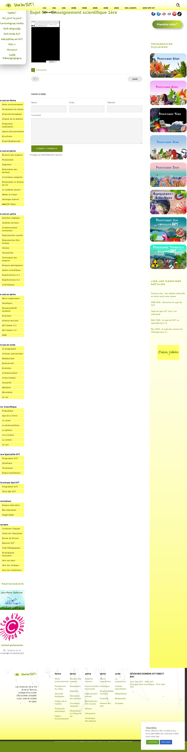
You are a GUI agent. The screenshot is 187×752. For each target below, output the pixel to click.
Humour (12, 50)
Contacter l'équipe (11, 529)
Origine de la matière (12, 119)
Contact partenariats (12, 645)
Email (71, 102)
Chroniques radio (12, 23)
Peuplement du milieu (13, 109)
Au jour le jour (11, 18)
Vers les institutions (11, 570)
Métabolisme (8, 359)
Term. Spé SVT (49, 12)
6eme (73, 8)
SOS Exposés (11, 29)
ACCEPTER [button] (152, 742)
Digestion (7, 165)
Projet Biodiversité (11, 141)
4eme (95, 8)
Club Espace (8, 285)
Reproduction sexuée (12, 235)
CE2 (44, 8)
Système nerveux (10, 223)
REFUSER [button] (166, 742)
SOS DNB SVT (12, 34)
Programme (7, 411)
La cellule (7, 440)
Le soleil (6, 421)
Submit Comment (46, 149)
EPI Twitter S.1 (9, 326)
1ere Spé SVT (148, 8)
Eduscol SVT (8, 543)
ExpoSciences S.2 (11, 280)
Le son (5, 445)
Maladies (6, 388)
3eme (105, 8)
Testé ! (12, 13)
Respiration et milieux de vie (76, 713)
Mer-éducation (9, 510)
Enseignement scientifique (142, 684)
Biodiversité (8, 363)
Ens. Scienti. (131, 8)
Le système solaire (11, 190)
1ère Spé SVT (136, 681)
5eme (84, 8)
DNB (4, 335)
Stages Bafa (8, 515)
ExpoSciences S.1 (11, 275)
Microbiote (7, 392)
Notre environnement (12, 105)
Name (34, 102)
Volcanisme (7, 253)
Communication (9, 373)
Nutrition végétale (11, 218)
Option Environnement (13, 132)
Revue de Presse (10, 538)
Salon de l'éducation (12, 533)
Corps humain (9, 378)
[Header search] (178, 6)
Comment (36, 115)
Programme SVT (10, 458)
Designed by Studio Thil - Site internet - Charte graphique (109, 741)
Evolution (6, 316)
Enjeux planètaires (11, 473)
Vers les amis (8, 561)
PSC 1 (12, 45)
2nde (116, 8)
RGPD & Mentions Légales (74, 741)
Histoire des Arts (10, 321)
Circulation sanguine (12, 177)
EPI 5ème (9, 204)
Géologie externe (10, 199)
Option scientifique (11, 270)
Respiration (8, 160)
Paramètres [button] (151, 728)
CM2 (64, 8)
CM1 (54, 8)
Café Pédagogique (11, 56)
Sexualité (6, 383)
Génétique (7, 303)
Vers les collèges (10, 565)
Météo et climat (9, 195)
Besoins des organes (12, 155)
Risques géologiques (12, 265)
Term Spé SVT (9, 492)
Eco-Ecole (7, 136)
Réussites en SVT (12, 39)
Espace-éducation (11, 505)
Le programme (9, 349)
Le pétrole (7, 430)
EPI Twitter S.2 (9, 330)
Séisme (5, 248)
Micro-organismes (11, 298)
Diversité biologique (12, 114)
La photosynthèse (10, 425)
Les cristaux (8, 435)
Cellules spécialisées (12, 354)
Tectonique (7, 468)
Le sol (5, 397)
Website (111, 102)
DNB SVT (149, 681)
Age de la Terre (9, 416)
